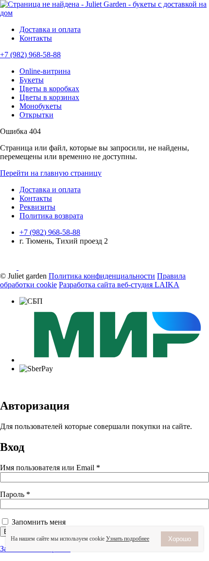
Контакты (35, 38)
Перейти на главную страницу (51, 173)
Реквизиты (37, 207)
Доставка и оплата (50, 29)
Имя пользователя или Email (50, 467)
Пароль (15, 494)
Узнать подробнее (127, 538)
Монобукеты (40, 106)
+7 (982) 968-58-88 (30, 54)
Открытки (36, 115)
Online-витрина (44, 71)
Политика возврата (51, 216)
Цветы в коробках (49, 88)
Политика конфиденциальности (102, 276)
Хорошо (179, 539)
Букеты (31, 80)
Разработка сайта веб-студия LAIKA (119, 284)
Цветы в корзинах (49, 97)
